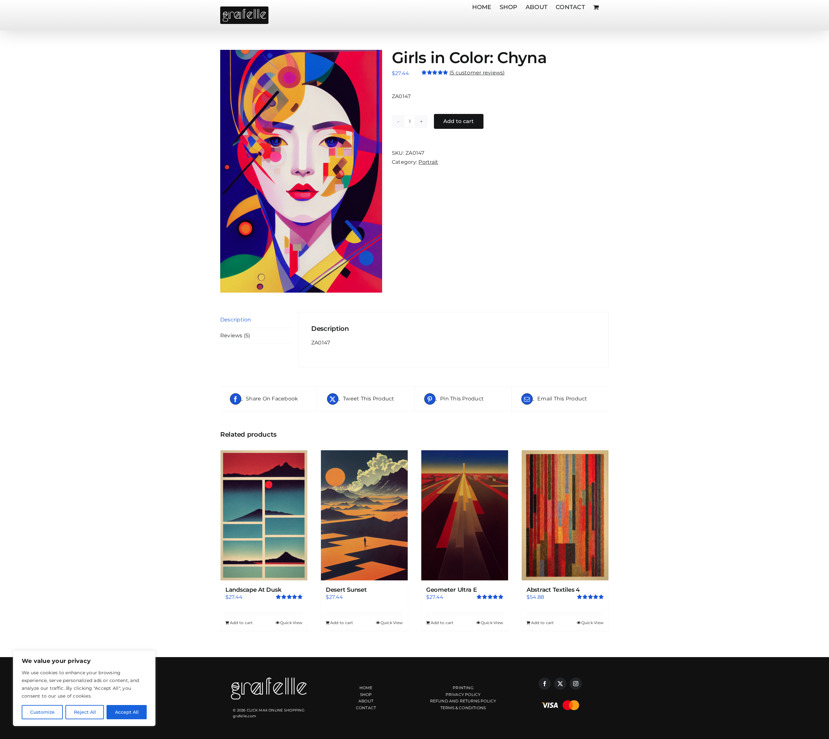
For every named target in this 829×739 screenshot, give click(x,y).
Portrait (428, 162)
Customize (42, 712)
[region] (84, 688)
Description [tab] (235, 320)
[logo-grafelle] (269, 675)
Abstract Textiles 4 (553, 589)
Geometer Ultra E (451, 589)
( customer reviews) (477, 73)
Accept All (127, 712)
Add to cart (458, 121)
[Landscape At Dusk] (264, 515)
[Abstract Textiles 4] (565, 515)
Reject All (85, 712)
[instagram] (576, 683)
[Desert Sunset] (364, 515)
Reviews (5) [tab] (235, 335)
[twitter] (560, 683)
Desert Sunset (346, 589)
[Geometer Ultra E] (464, 515)
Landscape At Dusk (253, 589)
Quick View (291, 622)
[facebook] (545, 683)
